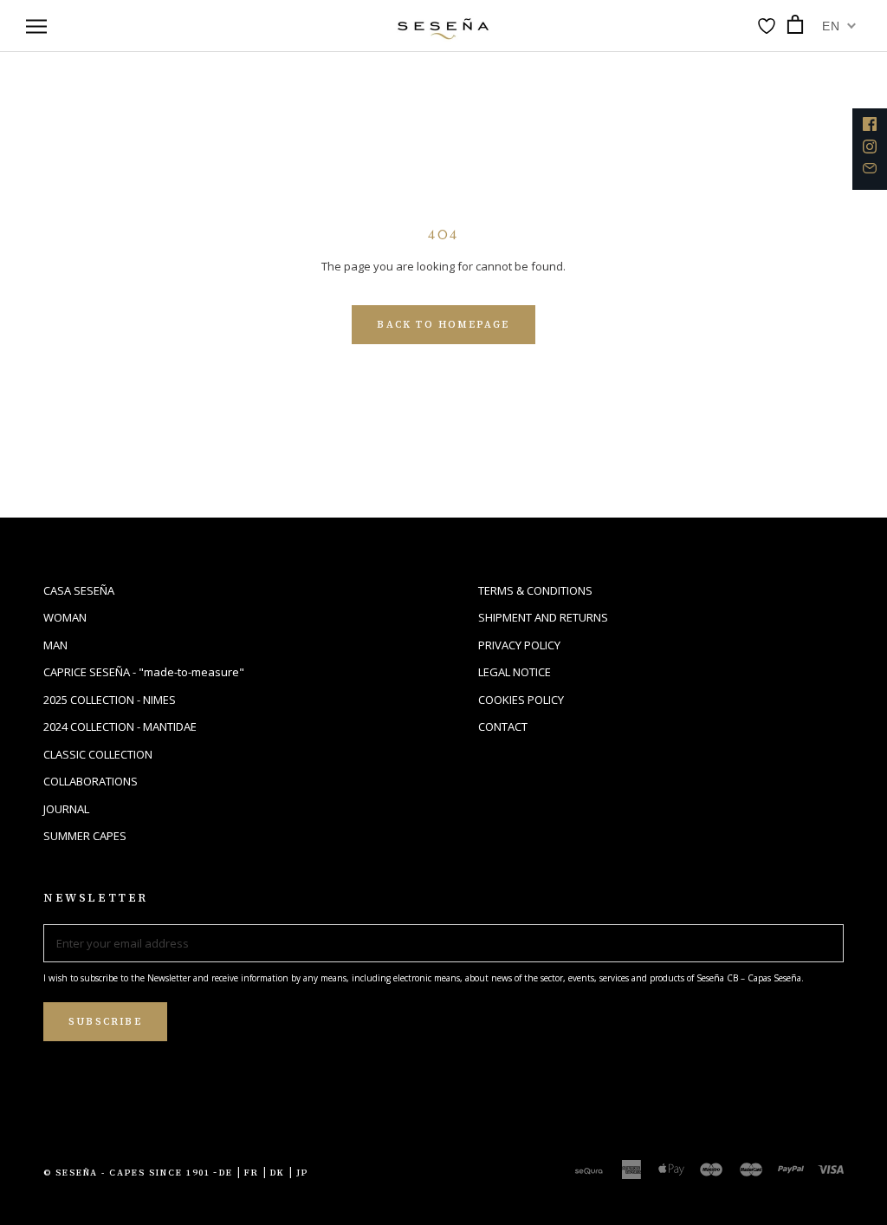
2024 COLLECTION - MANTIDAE (120, 726)
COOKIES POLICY (521, 699)
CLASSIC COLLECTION (97, 754)
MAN (55, 645)
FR (251, 1172)
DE (226, 1172)
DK (277, 1172)
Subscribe (105, 1021)
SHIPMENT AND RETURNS (543, 617)
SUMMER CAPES (84, 836)
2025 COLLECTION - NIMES (109, 699)
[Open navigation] (36, 26)
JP (302, 1172)
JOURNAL (66, 809)
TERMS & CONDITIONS (535, 590)
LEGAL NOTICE (514, 672)
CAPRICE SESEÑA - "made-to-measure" (143, 672)
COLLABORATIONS (90, 781)
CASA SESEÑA (78, 590)
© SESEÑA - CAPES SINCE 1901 (126, 1172)
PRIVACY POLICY (519, 645)
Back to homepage (443, 324)
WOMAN (65, 617)
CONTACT (503, 726)
